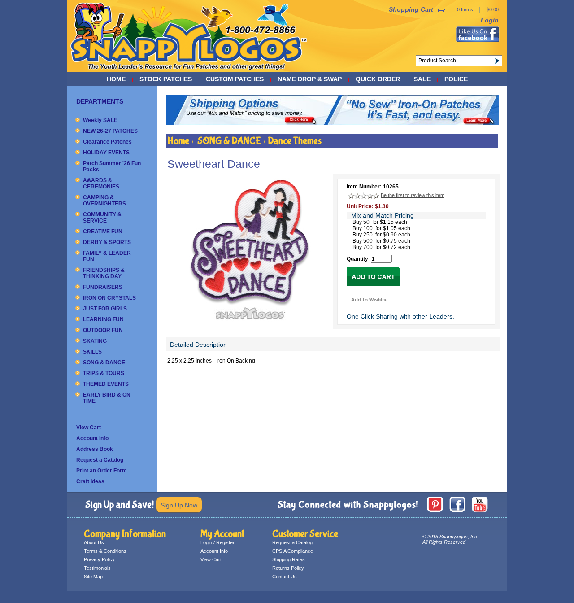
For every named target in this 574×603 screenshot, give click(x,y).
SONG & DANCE (104, 362)
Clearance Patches (107, 142)
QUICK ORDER (378, 79)
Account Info (92, 438)
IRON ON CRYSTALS (109, 298)
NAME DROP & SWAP (310, 79)
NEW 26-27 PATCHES (110, 131)
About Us (94, 542)
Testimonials (97, 568)
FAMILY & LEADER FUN (107, 256)
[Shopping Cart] (440, 9)
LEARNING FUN (103, 319)
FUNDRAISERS (102, 287)
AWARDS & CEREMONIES (101, 183)
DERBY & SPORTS (107, 242)
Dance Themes (295, 141)
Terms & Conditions (105, 551)
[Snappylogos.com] (189, 70)
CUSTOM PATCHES (235, 79)
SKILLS (92, 352)
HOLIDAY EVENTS (106, 152)
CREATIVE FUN (102, 231)
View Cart (88, 427)
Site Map (93, 576)
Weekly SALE (100, 120)
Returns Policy (288, 568)
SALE (422, 79)
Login (490, 20)
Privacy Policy (99, 559)
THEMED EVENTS (106, 384)
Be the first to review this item (412, 195)
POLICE (456, 79)
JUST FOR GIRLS (105, 309)
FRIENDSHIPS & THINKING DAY (104, 273)
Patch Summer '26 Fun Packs (112, 166)
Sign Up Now (179, 505)
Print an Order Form (101, 471)
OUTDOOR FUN (103, 330)
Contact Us (284, 576)
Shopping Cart (411, 9)
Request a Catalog (99, 460)
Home (116, 79)
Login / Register (217, 542)
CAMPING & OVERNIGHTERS (104, 200)
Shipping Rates (288, 559)
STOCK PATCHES (165, 79)
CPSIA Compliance (292, 551)
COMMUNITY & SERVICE (102, 217)
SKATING (95, 341)
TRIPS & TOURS (103, 373)
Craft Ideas (90, 481)
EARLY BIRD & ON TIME (106, 398)
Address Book (94, 449)
